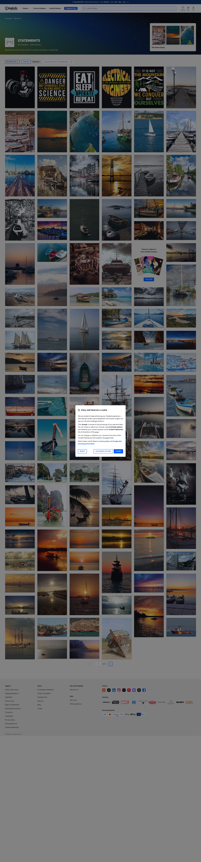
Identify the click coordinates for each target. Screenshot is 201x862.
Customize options (103, 451)
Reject (82, 451)
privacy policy (104, 441)
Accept (118, 451)
